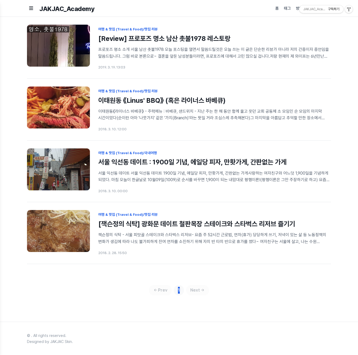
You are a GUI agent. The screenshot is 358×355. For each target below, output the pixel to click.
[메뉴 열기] (31, 8)
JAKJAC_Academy (66, 9)
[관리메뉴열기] (349, 9)
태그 (287, 8)
